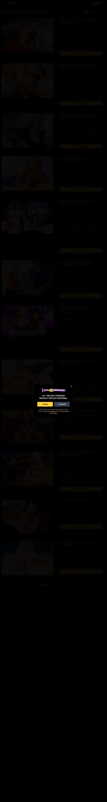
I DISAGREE (62, 404)
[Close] (71, 386)
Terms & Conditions (50, 411)
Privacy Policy (65, 411)
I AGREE (45, 404)
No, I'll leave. (53, 413)
